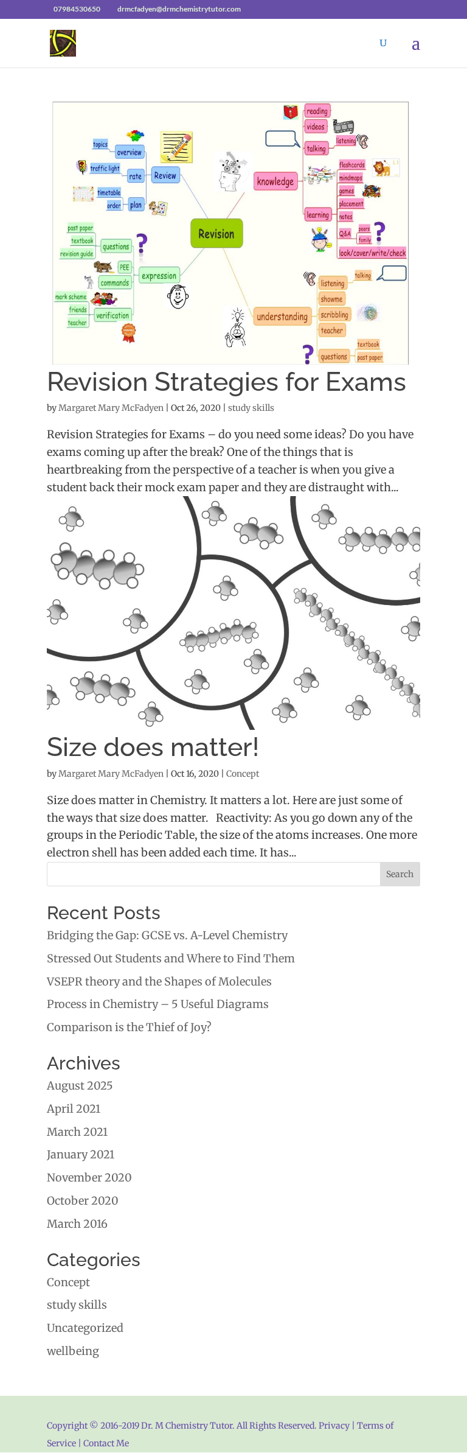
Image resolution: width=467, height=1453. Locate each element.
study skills (251, 407)
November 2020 (89, 1178)
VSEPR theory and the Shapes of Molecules (159, 982)
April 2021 (73, 1109)
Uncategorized (85, 1328)
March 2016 (77, 1224)
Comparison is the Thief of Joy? (129, 1027)
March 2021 (77, 1132)
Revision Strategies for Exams (226, 381)
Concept (242, 773)
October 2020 (83, 1201)
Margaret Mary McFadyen (111, 407)
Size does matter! (153, 747)
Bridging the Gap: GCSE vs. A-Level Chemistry (167, 935)
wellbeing (73, 1351)
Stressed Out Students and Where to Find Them (171, 958)
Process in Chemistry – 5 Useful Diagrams (158, 1004)
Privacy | (337, 1425)
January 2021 (80, 1154)
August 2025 (80, 1086)
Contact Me (105, 1443)
